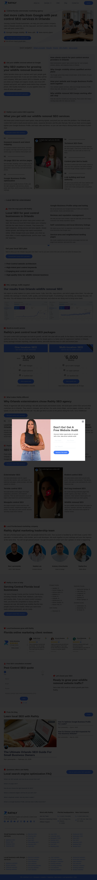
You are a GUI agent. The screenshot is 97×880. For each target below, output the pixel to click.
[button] (83, 421)
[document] (48, 440)
